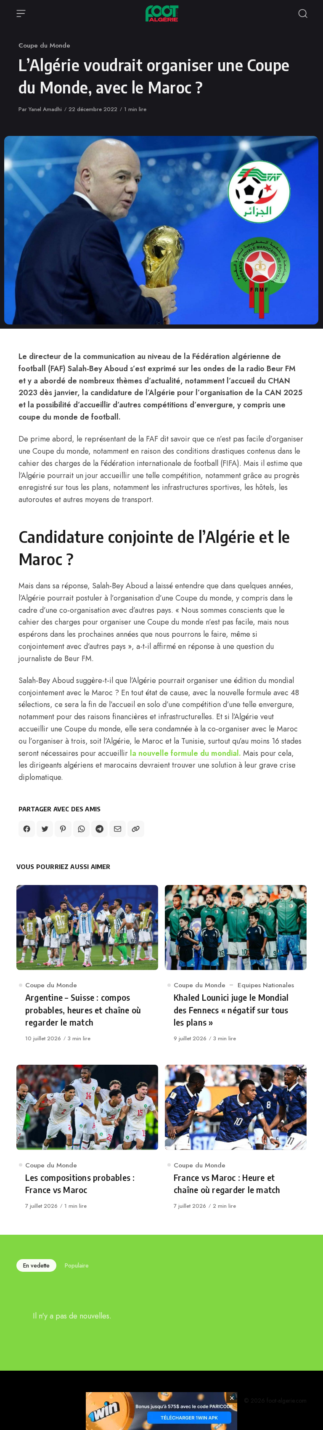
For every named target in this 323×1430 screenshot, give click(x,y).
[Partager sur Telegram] (99, 829)
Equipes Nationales (266, 985)
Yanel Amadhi (45, 109)
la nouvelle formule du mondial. (185, 753)
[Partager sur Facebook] (27, 829)
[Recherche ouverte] (302, 13)
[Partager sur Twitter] (45, 829)
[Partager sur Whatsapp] (81, 829)
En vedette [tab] (36, 1265)
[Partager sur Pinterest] (63, 829)
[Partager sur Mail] (117, 829)
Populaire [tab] (77, 1265)
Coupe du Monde (44, 45)
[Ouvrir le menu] (21, 13)
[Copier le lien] (135, 829)
